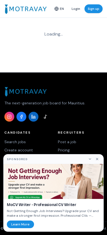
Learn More (20, 224)
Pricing (64, 150)
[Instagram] (9, 117)
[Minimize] (90, 159)
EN (62, 9)
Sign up (93, 9)
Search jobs (15, 141)
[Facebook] (21, 117)
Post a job (67, 141)
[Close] (97, 159)
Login (76, 9)
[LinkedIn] (33, 117)
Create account (18, 150)
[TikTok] (45, 117)
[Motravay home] (25, 8)
